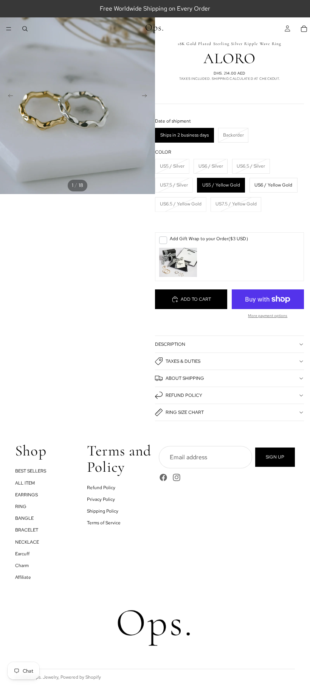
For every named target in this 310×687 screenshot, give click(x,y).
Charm (22, 565)
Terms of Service (104, 523)
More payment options (267, 315)
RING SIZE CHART (185, 412)
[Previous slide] (8, 97)
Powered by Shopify (80, 677)
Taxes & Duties (183, 361)
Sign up (275, 457)
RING (20, 507)
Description (170, 344)
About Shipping (185, 378)
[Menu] (8, 28)
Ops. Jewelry (45, 677)
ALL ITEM (25, 483)
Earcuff (22, 553)
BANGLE (24, 518)
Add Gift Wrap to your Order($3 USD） (210, 239)
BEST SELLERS (30, 471)
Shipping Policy (102, 511)
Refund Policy (184, 395)
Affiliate (23, 577)
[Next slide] (146, 97)
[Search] (25, 28)
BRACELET (26, 530)
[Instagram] (176, 477)
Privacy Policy (101, 499)
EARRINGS (26, 494)
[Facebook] (163, 477)
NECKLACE (27, 542)
